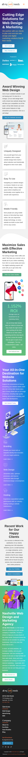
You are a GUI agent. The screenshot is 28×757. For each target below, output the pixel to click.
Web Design (6, 711)
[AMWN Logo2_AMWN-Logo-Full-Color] (11, 2)
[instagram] (5, 746)
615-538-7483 (5, 702)
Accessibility (22, 754)
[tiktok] (11, 746)
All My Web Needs (15, 751)
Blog (3, 732)
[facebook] (3, 746)
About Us (5, 725)
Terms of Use (10, 754)
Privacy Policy (17, 754)
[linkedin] (8, 746)
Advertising (6, 713)
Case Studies (6, 729)
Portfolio (5, 727)
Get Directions (7, 737)
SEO (3, 716)
